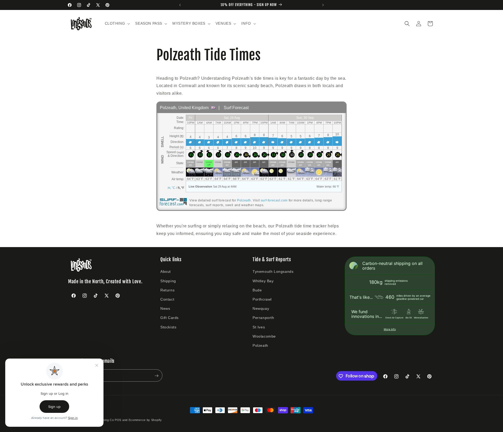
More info (390, 329)
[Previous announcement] (180, 5)
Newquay (261, 308)
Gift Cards (169, 318)
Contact (167, 299)
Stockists (168, 327)
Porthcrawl (262, 299)
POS (118, 420)
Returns (167, 290)
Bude (257, 290)
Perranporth (263, 318)
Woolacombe (264, 336)
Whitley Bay (263, 281)
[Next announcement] (323, 5)
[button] (117, 23)
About (165, 272)
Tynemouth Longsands (273, 272)
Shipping (168, 281)
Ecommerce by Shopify (145, 420)
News (165, 308)
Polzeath (244, 200)
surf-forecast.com (274, 200)
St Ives (259, 327)
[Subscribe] (156, 376)
